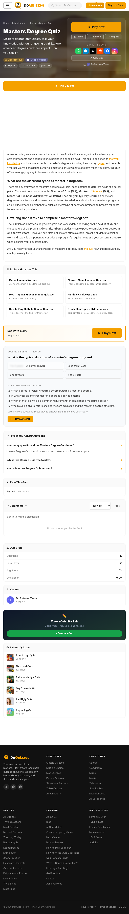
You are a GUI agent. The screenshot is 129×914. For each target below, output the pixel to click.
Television (95, 783)
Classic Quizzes (55, 762)
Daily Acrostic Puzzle (15, 873)
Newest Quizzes (12, 832)
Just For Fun (96, 788)
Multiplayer (9, 852)
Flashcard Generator (14, 863)
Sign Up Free (115, 5)
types (101, 163)
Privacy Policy (88, 906)
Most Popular (10, 827)
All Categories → (98, 798)
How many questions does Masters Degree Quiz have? (40, 445)
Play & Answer (22, 419)
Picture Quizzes (55, 778)
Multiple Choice (38, 60)
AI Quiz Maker (54, 827)
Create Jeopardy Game (59, 832)
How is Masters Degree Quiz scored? (29, 468)
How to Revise (54, 842)
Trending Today (12, 837)
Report (115, 36)
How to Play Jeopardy (59, 847)
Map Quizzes (53, 773)
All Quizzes (9, 816)
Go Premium (53, 873)
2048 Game (95, 837)
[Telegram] (86, 51)
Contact (50, 878)
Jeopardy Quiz (11, 857)
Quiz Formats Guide (57, 857)
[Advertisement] (64, 118)
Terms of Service (107, 906)
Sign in (10, 491)
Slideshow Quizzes (57, 783)
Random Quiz (10, 842)
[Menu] (7, 5)
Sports (93, 762)
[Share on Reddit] (20, 787)
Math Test (9, 888)
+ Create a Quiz (64, 633)
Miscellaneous (19, 23)
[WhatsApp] (78, 51)
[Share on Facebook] (13, 787)
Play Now (98, 27)
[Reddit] (100, 51)
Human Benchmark (99, 827)
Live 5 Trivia (10, 878)
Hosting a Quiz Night (57, 868)
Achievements (54, 883)
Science (97, 191)
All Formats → (53, 793)
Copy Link (98, 58)
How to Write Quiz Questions (62, 852)
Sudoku (93, 842)
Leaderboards (11, 847)
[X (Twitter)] (93, 51)
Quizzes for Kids (12, 868)
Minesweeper (97, 832)
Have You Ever (97, 816)
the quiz (88, 248)
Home (6, 23)
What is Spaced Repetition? (62, 863)
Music (92, 773)
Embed (97, 36)
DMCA (122, 906)
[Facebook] (107, 51)
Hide (117, 506)
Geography (95, 767)
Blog (48, 821)
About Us (51, 816)
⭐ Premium (95, 5)
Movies (93, 778)
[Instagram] (115, 51)
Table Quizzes (54, 788)
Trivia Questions (12, 821)
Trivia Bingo (9, 883)
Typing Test (96, 821)
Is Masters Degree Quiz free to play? (29, 460)
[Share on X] (6, 787)
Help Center (53, 837)
